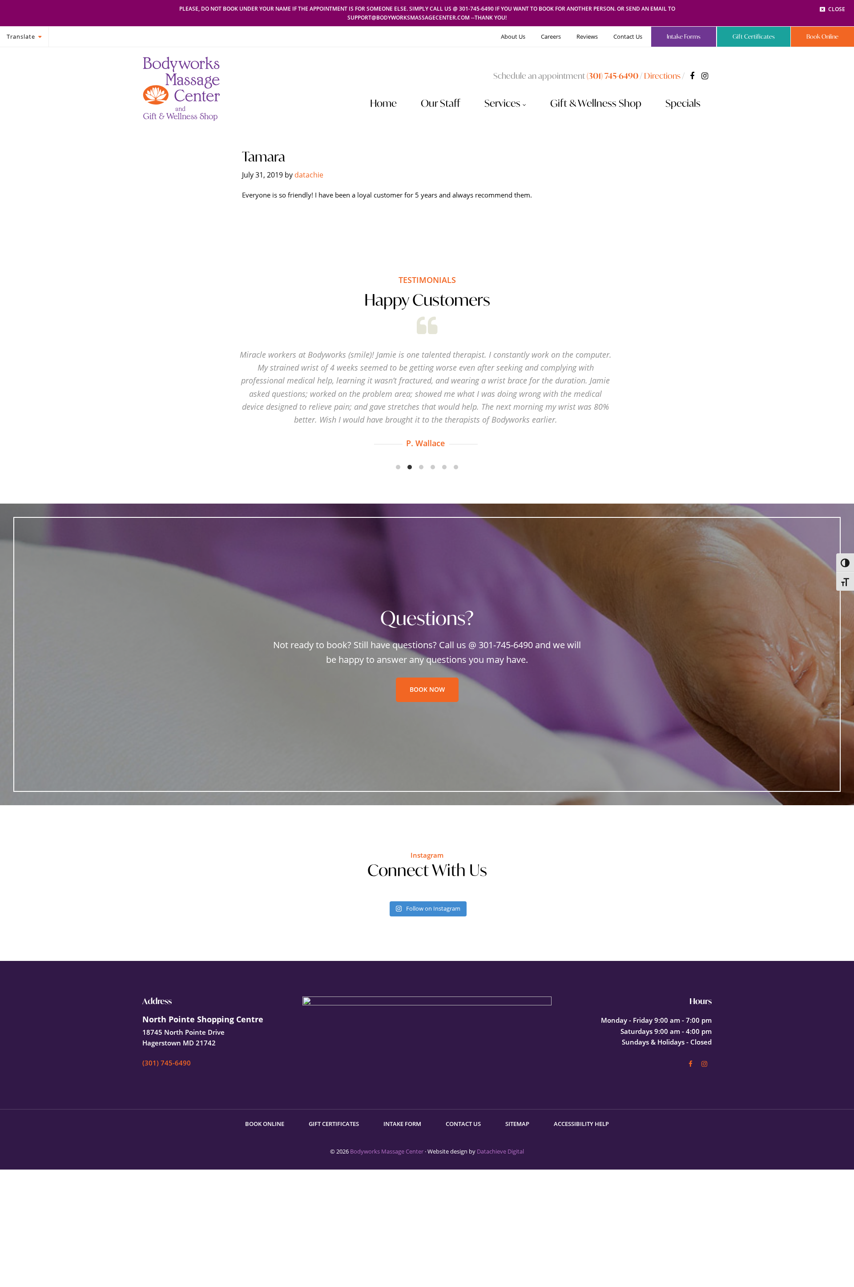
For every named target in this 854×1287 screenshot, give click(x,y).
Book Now (427, 689)
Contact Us (463, 1124)
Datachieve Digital (500, 1151)
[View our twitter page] (704, 75)
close (836, 9)
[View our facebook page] (692, 75)
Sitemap (517, 1124)
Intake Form (402, 1124)
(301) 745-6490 (612, 75)
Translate (21, 36)
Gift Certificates (334, 1124)
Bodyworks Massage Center (386, 1151)
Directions (662, 75)
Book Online (264, 1124)
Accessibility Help (581, 1124)
